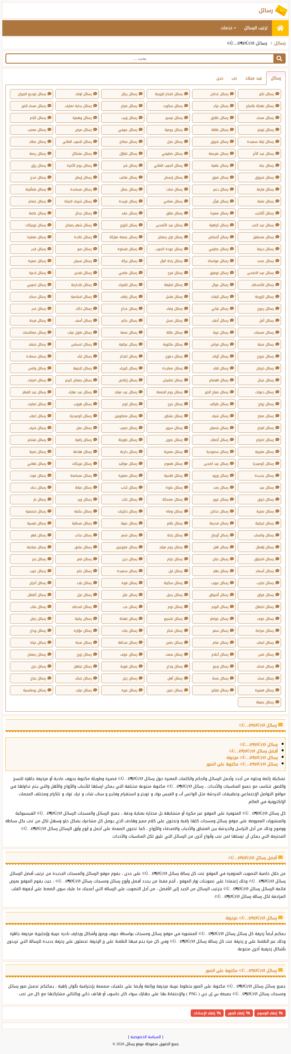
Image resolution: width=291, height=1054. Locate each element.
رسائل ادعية (37, 273)
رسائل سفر (220, 631)
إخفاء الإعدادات (204, 1013)
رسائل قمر (84, 559)
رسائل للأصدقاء (262, 285)
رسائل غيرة (129, 690)
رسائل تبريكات (82, 464)
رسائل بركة (129, 261)
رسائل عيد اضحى (216, 464)
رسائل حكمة (83, 511)
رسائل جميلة (265, 702)
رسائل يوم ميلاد (171, 547)
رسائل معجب (37, 130)
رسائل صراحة (264, 631)
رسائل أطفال (37, 595)
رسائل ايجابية (264, 523)
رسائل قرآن (220, 201)
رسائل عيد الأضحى (169, 225)
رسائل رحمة (37, 153)
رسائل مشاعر (37, 440)
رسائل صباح (265, 416)
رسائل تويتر (265, 130)
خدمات (227, 28)
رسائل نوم (175, 607)
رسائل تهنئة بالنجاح (260, 106)
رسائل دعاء (38, 487)
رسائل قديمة (218, 523)
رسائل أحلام (219, 654)
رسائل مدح (38, 177)
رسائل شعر (129, 535)
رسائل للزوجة (264, 297)
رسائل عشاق (173, 416)
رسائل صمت (174, 654)
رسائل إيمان (83, 177)
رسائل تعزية (265, 511)
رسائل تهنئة (128, 619)
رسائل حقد (129, 213)
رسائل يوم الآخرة (79, 165)
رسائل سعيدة (127, 571)
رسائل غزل (84, 595)
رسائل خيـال (265, 380)
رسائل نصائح (128, 142)
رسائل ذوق (265, 499)
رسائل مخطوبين (126, 416)
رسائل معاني (173, 201)
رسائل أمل (266, 320)
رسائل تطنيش (173, 380)
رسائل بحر (39, 559)
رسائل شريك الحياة (78, 201)
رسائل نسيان (83, 261)
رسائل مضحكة (172, 499)
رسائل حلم (84, 571)
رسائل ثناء (84, 356)
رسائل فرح (175, 273)
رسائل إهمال (265, 547)
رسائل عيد (266, 487)
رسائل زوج (84, 654)
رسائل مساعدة (81, 189)
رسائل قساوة (127, 249)
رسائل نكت (129, 499)
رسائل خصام (37, 201)
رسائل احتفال (264, 607)
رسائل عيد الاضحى (260, 273)
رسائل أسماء (265, 571)
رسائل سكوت (173, 106)
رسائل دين (129, 559)
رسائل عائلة (174, 332)
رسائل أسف (83, 320)
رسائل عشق (83, 547)
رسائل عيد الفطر (34, 392)
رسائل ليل (176, 571)
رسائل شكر (175, 631)
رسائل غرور (220, 499)
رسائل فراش (219, 344)
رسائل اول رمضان (170, 237)
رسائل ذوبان (265, 368)
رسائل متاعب (128, 177)
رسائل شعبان (218, 428)
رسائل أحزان (37, 583)
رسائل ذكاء (84, 309)
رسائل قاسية (173, 475)
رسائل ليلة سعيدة (260, 142)
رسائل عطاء (37, 142)
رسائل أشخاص (218, 237)
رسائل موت (38, 475)
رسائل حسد (265, 261)
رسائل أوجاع (219, 535)
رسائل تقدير (83, 273)
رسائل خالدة (83, 237)
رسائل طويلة (127, 440)
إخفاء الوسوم (267, 1013)
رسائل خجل (175, 142)
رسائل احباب (37, 416)
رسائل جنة (266, 165)
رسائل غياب (84, 690)
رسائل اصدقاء (82, 607)
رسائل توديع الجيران (32, 94)
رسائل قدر (38, 249)
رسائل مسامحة (81, 475)
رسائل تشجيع (173, 619)
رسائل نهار (220, 571)
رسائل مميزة (37, 261)
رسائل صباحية (36, 547)
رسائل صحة (83, 642)
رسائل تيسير (174, 118)
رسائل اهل (220, 547)
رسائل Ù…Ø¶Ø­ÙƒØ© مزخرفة (252, 758)
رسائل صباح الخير (216, 392)
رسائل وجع (220, 666)
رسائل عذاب (83, 535)
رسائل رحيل (175, 595)
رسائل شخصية (36, 511)
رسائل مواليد (128, 464)
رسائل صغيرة (127, 475)
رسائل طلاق (219, 118)
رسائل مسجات (264, 332)
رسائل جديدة (264, 475)
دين (220, 78)
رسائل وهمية (82, 118)
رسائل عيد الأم (263, 153)
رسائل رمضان (36, 654)
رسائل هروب (83, 404)
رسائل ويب (129, 118)
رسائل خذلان (219, 511)
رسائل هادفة (82, 452)
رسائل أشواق (218, 595)
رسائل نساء (265, 678)
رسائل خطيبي (218, 249)
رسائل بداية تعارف (78, 106)
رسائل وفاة (174, 511)
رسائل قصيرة (264, 690)
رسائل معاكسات (34, 332)
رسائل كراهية (218, 225)
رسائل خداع (129, 309)
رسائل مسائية (82, 523)
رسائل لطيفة (173, 285)
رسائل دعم (220, 189)
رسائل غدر (39, 309)
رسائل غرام (175, 559)
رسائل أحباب (219, 320)
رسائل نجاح (38, 678)
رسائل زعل (129, 678)
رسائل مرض (83, 130)
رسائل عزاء (220, 106)
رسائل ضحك (265, 666)
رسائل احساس (81, 344)
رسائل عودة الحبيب (169, 249)
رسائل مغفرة (36, 237)
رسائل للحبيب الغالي (77, 142)
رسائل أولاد (220, 356)
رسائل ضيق (220, 177)
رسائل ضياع (129, 106)
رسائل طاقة (219, 130)
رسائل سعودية (217, 452)
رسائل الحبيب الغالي (168, 165)
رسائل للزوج (128, 225)
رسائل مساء (265, 118)
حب (234, 78)
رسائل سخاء (37, 297)
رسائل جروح (265, 356)
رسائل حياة (38, 642)
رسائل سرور (174, 428)
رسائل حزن (38, 666)
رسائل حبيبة (129, 523)
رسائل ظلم (175, 523)
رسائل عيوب (219, 583)
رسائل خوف (265, 619)
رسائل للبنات (219, 297)
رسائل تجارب (265, 583)
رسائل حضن (174, 642)
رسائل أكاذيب (264, 213)
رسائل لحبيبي (36, 285)
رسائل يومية (174, 130)
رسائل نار (39, 499)
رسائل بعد (220, 487)
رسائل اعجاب (265, 642)
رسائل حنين (175, 690)
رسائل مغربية (264, 452)
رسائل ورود (220, 475)
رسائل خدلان (219, 94)
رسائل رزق (38, 165)
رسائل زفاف (128, 297)
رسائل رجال (129, 94)
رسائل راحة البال (171, 261)
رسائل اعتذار (128, 356)
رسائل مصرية (173, 452)
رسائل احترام (265, 440)
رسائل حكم (129, 320)
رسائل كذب (129, 487)
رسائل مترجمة (218, 153)
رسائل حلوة (174, 487)
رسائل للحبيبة (82, 368)
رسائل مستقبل (263, 237)
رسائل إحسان (173, 177)
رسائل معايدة (172, 368)
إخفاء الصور (236, 1013)
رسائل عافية (219, 165)
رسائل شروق (264, 177)
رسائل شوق (219, 142)
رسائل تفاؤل (128, 153)
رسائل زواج (266, 404)
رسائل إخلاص (128, 380)
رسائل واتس (37, 368)
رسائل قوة (129, 583)
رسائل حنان (220, 559)
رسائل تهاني (36, 464)
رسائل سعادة (36, 356)
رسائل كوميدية (81, 416)
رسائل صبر (84, 249)
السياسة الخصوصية (145, 1036)
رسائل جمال (128, 189)
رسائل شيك (220, 416)
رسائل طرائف (218, 404)
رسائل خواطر (219, 619)
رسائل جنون (174, 440)
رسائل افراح (265, 428)
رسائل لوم (129, 404)
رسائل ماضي (128, 273)
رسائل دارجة (128, 452)
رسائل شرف (37, 428)
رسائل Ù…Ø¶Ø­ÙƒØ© (259, 744)
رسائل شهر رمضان (78, 225)
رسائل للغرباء (128, 285)
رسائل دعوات (264, 392)
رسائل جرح (175, 404)
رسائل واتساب (263, 535)
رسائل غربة (220, 332)
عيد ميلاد (253, 78)
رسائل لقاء (220, 368)
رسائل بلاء (84, 583)
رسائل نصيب (128, 428)
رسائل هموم (173, 464)
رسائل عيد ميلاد (126, 392)
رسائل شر (130, 165)
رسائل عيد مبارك (80, 392)
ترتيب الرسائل (256, 28)
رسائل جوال (220, 285)
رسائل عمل (84, 428)
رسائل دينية (265, 249)
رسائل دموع (174, 356)
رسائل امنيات (37, 380)
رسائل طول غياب (79, 332)
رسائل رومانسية (34, 690)
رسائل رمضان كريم (78, 380)
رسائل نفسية (36, 523)
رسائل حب (130, 607)
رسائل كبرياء (128, 368)
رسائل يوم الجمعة (169, 392)
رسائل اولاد (83, 94)
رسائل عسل (174, 320)
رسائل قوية (128, 666)
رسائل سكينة (173, 583)
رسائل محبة (265, 344)
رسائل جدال (83, 213)
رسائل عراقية (128, 344)
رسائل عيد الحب (262, 225)
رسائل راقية (83, 440)
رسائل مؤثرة (83, 631)
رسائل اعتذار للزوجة (169, 94)
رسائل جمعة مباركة (123, 237)
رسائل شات (174, 189)
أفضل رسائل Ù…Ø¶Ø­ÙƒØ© (253, 751)
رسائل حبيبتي (127, 130)
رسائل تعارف (37, 404)
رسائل (280, 43)
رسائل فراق (265, 595)
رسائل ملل (129, 595)
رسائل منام (220, 642)
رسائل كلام (38, 118)
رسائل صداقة (127, 642)
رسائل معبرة (219, 213)
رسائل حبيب (38, 571)
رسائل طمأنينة (35, 189)
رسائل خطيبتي (172, 153)
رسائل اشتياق (264, 559)
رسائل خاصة (37, 213)
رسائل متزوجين (126, 547)
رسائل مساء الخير (34, 106)
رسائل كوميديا (263, 464)
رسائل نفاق (174, 213)
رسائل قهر (38, 535)
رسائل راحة (175, 535)
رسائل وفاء (175, 309)
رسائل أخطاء (219, 440)
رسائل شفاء (37, 344)
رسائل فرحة (37, 320)
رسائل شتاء (83, 678)
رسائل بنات (129, 631)
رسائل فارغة (265, 189)
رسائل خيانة (83, 487)
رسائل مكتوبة (173, 344)
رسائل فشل (174, 297)
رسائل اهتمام (218, 380)
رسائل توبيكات (35, 225)
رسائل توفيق (219, 273)
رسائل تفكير (219, 690)
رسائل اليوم (219, 607)
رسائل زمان (38, 619)
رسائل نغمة (265, 201)
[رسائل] (280, 28)
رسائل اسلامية (81, 297)
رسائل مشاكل (82, 153)
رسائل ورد (84, 499)
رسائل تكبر (266, 94)
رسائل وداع (38, 631)
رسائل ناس (266, 654)
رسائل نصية (37, 452)
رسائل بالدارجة (81, 285)
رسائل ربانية (83, 619)
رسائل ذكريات (127, 511)
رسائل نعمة (128, 332)
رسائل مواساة (218, 261)
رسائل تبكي (219, 309)
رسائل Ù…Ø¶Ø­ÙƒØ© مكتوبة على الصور (242, 764)
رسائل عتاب (38, 607)
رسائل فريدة (128, 201)
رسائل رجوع (265, 309)
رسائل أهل (175, 678)
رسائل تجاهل (83, 666)
